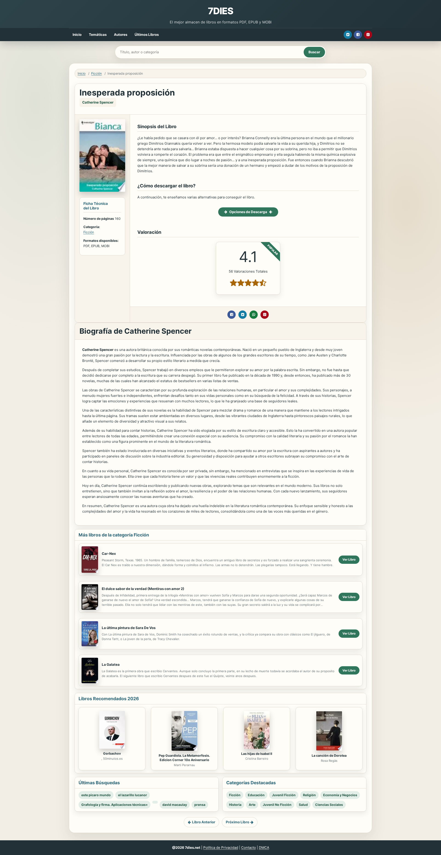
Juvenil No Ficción (277, 805)
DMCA (264, 847)
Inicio (77, 34)
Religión (309, 795)
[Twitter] (348, 35)
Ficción (96, 73)
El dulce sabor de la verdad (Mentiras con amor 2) (143, 589)
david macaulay (174, 805)
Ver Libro (349, 559)
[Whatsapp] (253, 314)
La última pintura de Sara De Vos (128, 628)
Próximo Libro (237, 822)
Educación (256, 795)
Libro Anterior (203, 822)
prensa (199, 805)
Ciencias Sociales (329, 805)
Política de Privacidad (220, 847)
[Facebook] (358, 35)
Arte (252, 805)
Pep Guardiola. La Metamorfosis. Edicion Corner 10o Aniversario (184, 757)
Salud (303, 805)
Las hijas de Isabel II (256, 754)
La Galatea (111, 664)
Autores (120, 34)
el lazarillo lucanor (132, 795)
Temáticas (98, 34)
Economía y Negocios (340, 795)
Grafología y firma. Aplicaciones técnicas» (114, 805)
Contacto (248, 847)
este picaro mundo (96, 795)
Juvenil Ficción (284, 795)
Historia (235, 805)
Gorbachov (112, 753)
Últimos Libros (147, 34)
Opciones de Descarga (248, 212)
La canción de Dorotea (329, 755)
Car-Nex (109, 553)
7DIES (220, 11)
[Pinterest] (368, 35)
